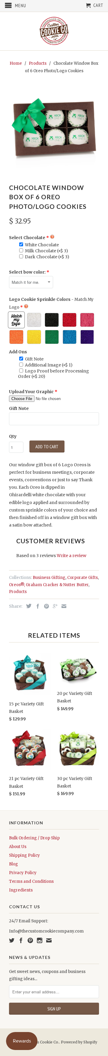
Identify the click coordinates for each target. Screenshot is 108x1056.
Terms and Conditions (31, 881)
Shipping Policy (24, 855)
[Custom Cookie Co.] (54, 31)
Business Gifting (49, 577)
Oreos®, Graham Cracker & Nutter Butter (48, 584)
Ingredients (21, 890)
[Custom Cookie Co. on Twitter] (11, 940)
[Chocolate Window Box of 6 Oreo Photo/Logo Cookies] (54, 129)
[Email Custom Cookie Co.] (49, 940)
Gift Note (19, 408)
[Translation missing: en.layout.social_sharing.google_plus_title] (54, 606)
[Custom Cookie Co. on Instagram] (39, 940)
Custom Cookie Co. (42, 1042)
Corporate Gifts (82, 577)
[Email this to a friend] (62, 606)
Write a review (71, 555)
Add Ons (18, 351)
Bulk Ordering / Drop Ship (34, 838)
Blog (13, 864)
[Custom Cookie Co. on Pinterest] (30, 940)
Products (18, 591)
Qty (12, 436)
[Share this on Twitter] (27, 606)
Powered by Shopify (79, 1042)
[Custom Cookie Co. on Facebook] (21, 940)
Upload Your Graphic (31, 391)
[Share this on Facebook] (36, 606)
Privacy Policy (23, 872)
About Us (17, 846)
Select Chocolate (27, 237)
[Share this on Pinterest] (45, 606)
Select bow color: (27, 272)
